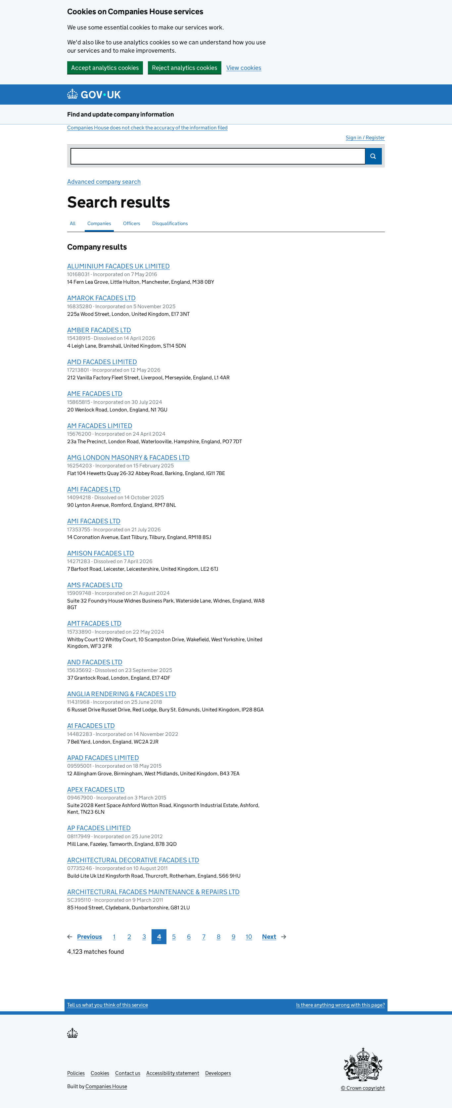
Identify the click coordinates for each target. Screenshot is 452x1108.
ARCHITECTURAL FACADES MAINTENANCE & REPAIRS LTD (153, 892)
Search (373, 156)
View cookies (243, 68)
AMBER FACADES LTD (99, 330)
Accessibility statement (172, 1073)
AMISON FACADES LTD (100, 553)
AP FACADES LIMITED (99, 828)
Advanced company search (104, 181)
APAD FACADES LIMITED (103, 758)
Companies (99, 223)
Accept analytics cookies (105, 68)
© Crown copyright (363, 1088)
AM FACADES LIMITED (99, 426)
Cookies (100, 1073)
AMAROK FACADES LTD (101, 298)
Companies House (106, 1086)
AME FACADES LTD (94, 394)
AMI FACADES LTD (93, 489)
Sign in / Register (365, 137)
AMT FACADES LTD (94, 623)
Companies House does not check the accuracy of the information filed (147, 127)
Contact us (127, 1073)
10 (249, 936)
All (72, 223)
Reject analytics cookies (184, 68)
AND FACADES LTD (94, 662)
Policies (76, 1073)
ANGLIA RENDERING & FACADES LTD (121, 694)
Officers (131, 223)
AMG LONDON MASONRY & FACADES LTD (128, 457)
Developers (218, 1073)
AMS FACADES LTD (94, 585)
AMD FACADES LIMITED (102, 362)
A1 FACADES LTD (91, 726)
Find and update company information (120, 114)
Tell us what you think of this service (107, 1005)
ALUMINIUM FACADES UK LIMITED (118, 266)
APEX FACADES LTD (96, 790)
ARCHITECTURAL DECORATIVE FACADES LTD (133, 860)
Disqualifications (170, 223)
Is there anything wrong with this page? (340, 1005)
